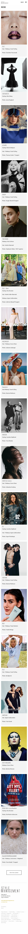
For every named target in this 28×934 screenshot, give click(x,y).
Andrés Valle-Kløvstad (6, 919)
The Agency (3, 906)
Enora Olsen (11, 921)
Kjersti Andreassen (5, 918)
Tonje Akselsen (4, 912)
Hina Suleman (14, 915)
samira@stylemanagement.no (7, 900)
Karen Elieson (4, 921)
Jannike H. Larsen (20, 912)
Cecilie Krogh (18, 921)
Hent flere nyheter (14, 872)
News (2, 908)
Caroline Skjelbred (16, 919)
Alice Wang (3, 922)
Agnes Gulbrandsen (5, 915)
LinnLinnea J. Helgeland (6, 913)
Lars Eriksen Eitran (5, 916)
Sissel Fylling (12, 912)
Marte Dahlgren (14, 918)
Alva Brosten (15, 913)
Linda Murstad (14, 916)
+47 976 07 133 (4, 902)
